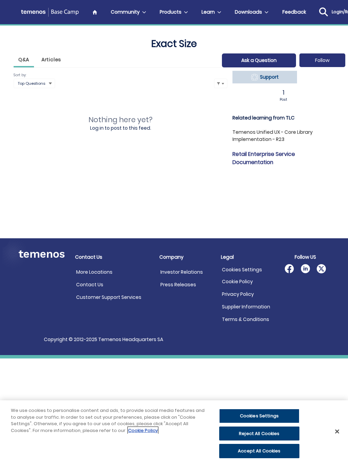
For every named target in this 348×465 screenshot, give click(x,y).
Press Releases (178, 284)
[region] (174, 432)
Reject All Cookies (259, 433)
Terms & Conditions (245, 319)
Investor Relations (181, 272)
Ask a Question (259, 60)
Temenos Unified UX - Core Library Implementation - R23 (272, 136)
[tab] (24, 60)
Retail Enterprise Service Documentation (263, 158)
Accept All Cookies (259, 451)
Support (268, 77)
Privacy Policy (238, 294)
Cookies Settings (242, 270)
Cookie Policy (237, 281)
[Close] (337, 431)
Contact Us (89, 284)
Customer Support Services (108, 297)
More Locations (94, 272)
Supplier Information (246, 306)
